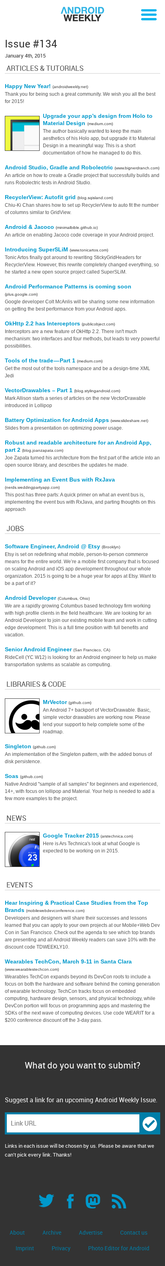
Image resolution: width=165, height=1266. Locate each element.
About (17, 1232)
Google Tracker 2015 (72, 835)
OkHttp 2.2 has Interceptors (43, 323)
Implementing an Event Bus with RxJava (60, 479)
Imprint (25, 1248)
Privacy (61, 1248)
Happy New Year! (28, 86)
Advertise (91, 1232)
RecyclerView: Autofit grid (41, 197)
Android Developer (31, 598)
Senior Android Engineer (39, 649)
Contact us (133, 1232)
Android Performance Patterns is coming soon (68, 286)
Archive (51, 1232)
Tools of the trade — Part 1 (41, 360)
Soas (12, 776)
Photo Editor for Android (118, 1248)
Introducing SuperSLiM (37, 249)
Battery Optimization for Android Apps (58, 420)
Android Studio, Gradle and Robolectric (60, 167)
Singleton (19, 746)
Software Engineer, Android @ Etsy (53, 546)
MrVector (55, 702)
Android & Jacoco (30, 227)
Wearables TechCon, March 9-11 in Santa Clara (68, 961)
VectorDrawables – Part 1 (39, 390)
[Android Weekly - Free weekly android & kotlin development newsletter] (82, 14)
